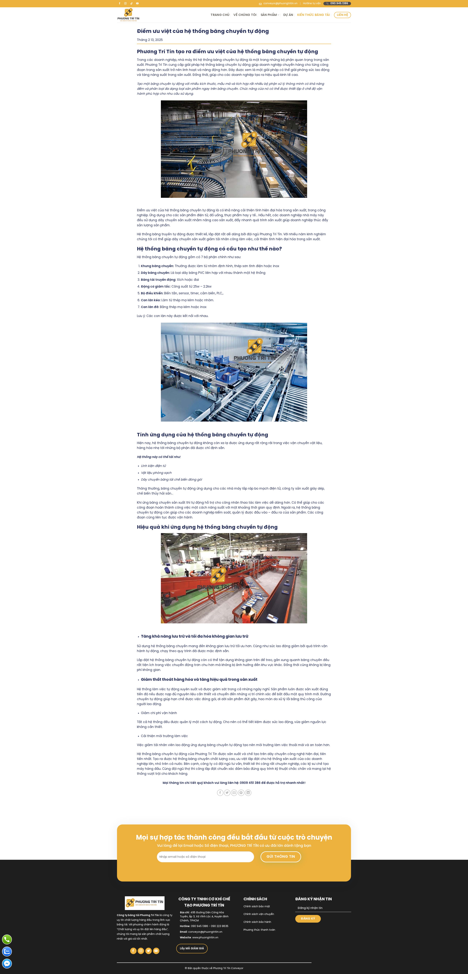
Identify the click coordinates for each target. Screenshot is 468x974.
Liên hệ (342, 15)
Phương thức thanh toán (259, 930)
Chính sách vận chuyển (259, 914)
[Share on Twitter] (227, 793)
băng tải (122, 924)
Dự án (288, 15)
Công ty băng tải (128, 915)
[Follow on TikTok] (131, 3)
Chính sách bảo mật (257, 906)
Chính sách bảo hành (257, 922)
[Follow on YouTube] (137, 3)
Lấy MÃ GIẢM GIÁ (192, 948)
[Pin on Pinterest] (241, 793)
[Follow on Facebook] (119, 3)
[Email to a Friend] (234, 793)
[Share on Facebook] (220, 793)
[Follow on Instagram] (125, 3)
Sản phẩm (269, 15)
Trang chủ (220, 15)
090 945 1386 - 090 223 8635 (209, 926)
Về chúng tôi (244, 15)
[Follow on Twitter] (148, 951)
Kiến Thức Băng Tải (313, 15)
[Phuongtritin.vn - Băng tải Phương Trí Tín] (153, 15)
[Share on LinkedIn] (248, 793)
